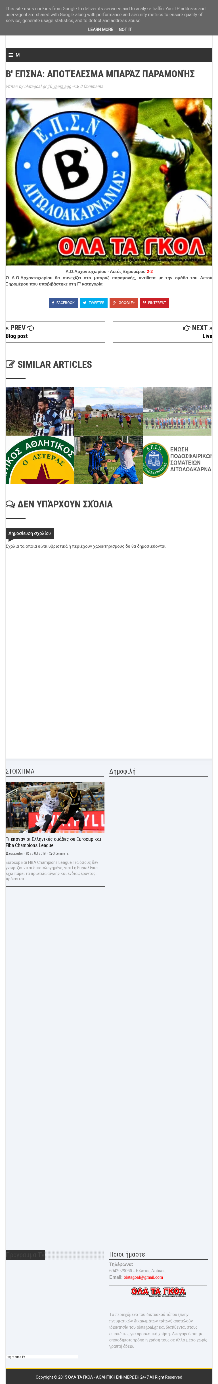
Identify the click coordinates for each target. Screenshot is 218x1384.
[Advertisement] (48, 711)
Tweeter (96, 303)
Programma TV (15, 1356)
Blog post (17, 336)
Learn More (100, 29)
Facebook (65, 303)
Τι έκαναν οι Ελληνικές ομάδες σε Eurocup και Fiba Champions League (53, 842)
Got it (125, 29)
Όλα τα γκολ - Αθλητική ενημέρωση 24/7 (109, 1377)
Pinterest (156, 303)
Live (207, 336)
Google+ (126, 303)
